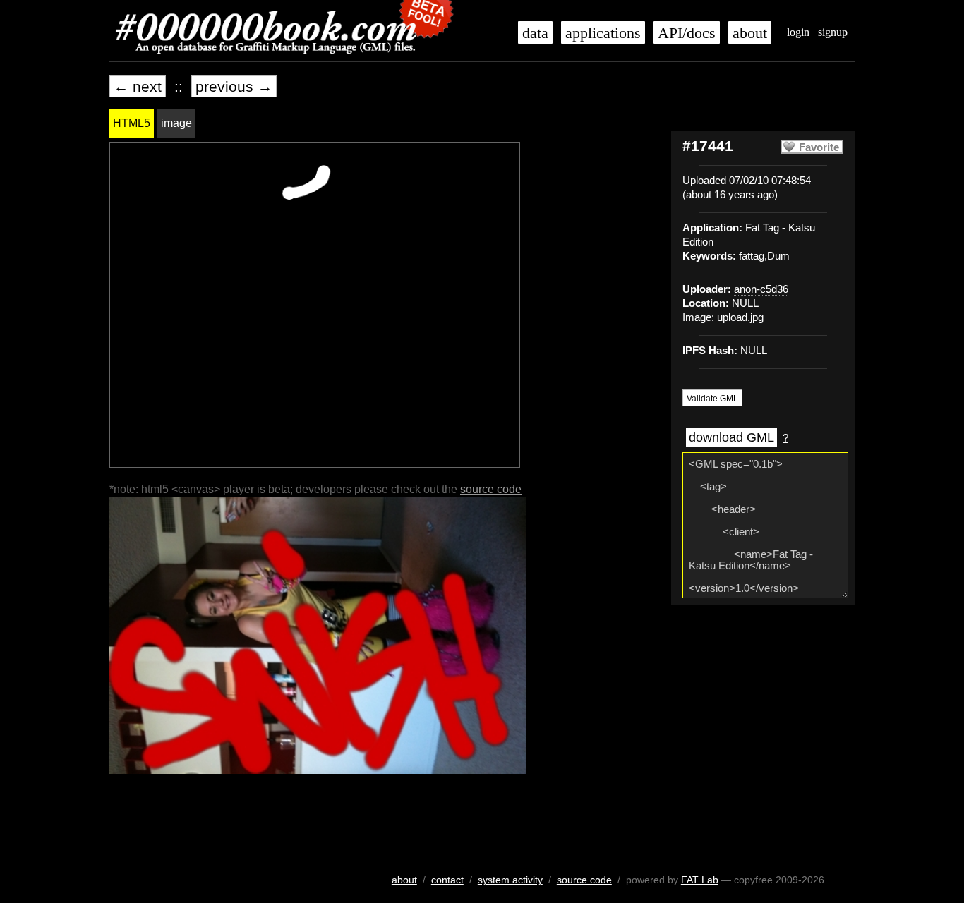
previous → (233, 86)
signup (833, 32)
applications (603, 33)
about (750, 33)
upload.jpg (740, 317)
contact (447, 879)
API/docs (687, 33)
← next (138, 86)
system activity (510, 879)
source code (491, 489)
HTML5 (131, 123)
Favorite (819, 147)
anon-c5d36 (761, 289)
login (798, 32)
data (535, 33)
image (176, 123)
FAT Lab (699, 879)
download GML (731, 437)
